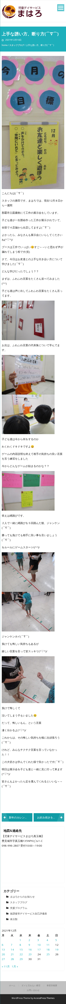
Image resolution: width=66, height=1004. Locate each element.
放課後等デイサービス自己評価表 (28, 913)
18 (48, 949)
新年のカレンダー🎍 (20, 817)
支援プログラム (18, 908)
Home (5, 45)
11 (48, 944)
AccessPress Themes (44, 998)
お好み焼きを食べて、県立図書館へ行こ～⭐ (50, 817)
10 (39, 944)
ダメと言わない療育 (30, 985)
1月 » (15, 966)
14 (12, 949)
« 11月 (6, 966)
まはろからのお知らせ (22, 896)
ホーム (12, 985)
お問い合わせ (33, 990)
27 (3, 959)
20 (3, 954)
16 (30, 949)
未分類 (13, 919)
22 (21, 954)
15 (21, 949)
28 (12, 959)
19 (56, 949)
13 (3, 949)
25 (48, 954)
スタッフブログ (16, 45)
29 (21, 959)
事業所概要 (52, 985)
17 (39, 949)
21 (12, 954)
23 (30, 954)
